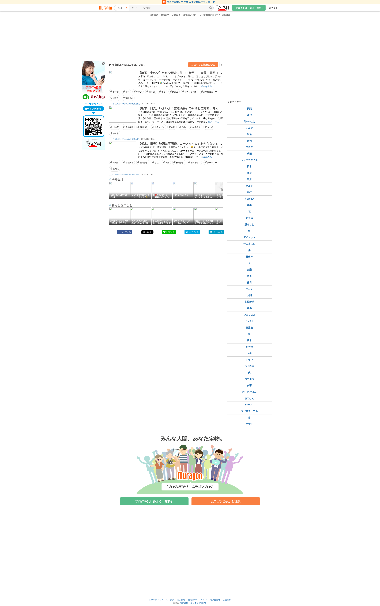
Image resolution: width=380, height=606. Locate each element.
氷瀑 (184, 127)
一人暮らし (249, 243)
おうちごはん (249, 392)
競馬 (249, 308)
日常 (249, 166)
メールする (218, 232)
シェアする (126, 232)
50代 (249, 114)
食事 (249, 385)
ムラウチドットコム (158, 599)
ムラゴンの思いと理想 (225, 501)
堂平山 (152, 91)
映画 (249, 153)
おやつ (249, 346)
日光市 (116, 127)
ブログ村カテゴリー (209, 14)
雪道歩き (144, 127)
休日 (249, 282)
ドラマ (249, 359)
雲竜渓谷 (129, 127)
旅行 (249, 192)
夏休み (249, 256)
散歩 (249, 179)
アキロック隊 (190, 91)
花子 (127, 91)
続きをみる (206, 86)
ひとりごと (249, 314)
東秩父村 (129, 98)
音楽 (249, 269)
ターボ (116, 91)
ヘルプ (204, 599)
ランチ (249, 288)
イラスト (249, 321)
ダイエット (249, 237)
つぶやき (249, 366)
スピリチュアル (249, 411)
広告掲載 (227, 599)
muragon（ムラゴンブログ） (193, 602)
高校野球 (249, 301)
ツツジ (139, 91)
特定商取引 (193, 599)
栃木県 (116, 133)
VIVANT (249, 404)
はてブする (194, 232)
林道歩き (196, 127)
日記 (249, 108)
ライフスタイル (249, 160)
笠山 (163, 91)
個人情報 (181, 599)
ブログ (249, 147)
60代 (249, 140)
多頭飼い (249, 198)
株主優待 (249, 379)
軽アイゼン (159, 127)
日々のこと (249, 121)
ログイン (273, 7)
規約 (172, 599)
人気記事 (176, 14)
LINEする (170, 232)
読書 (249, 275)
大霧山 (175, 91)
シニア (249, 127)
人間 (249, 295)
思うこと (249, 224)
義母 (249, 340)
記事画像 (154, 14)
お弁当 (249, 218)
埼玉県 (116, 98)
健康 (249, 172)
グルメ (249, 185)
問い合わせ (215, 599)
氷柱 (173, 127)
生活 (249, 134)
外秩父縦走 (208, 91)
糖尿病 (249, 327)
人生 (249, 353)
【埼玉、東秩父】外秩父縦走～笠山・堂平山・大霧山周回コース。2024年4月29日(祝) (195, 72)
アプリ (249, 424)
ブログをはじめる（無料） (249, 7)
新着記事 (165, 14)
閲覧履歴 (226, 14)
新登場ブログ (189, 14)
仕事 (249, 205)
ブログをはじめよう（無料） (154, 501)
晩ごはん (249, 398)
